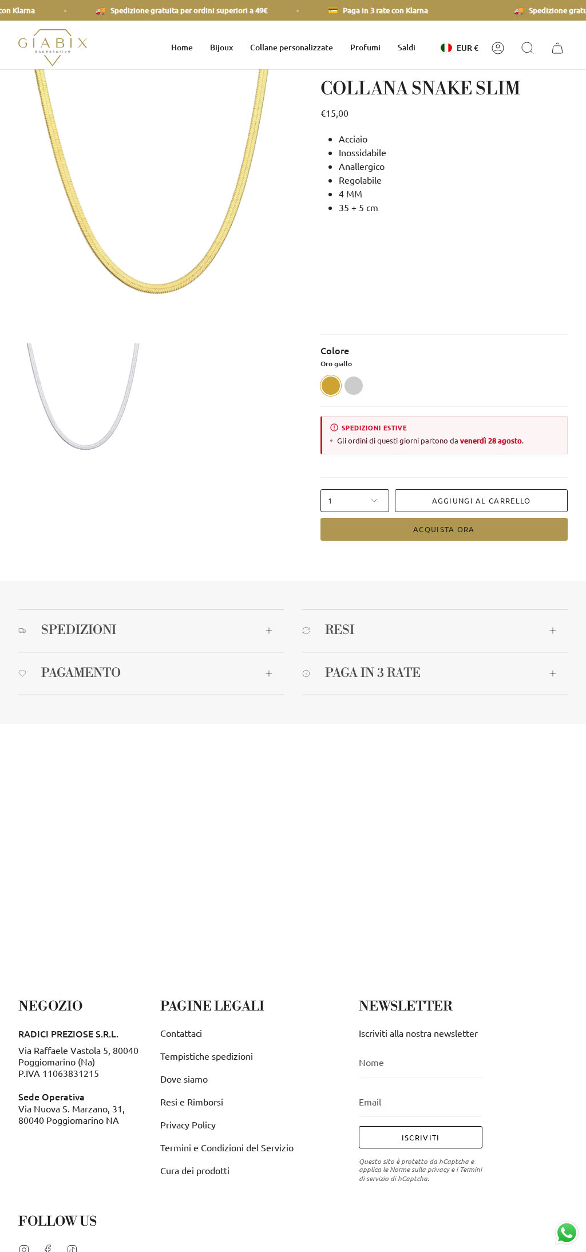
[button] (221, 47)
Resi (339, 630)
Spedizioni (78, 630)
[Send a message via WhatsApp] (566, 1232)
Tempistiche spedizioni (206, 1055)
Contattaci (181, 1033)
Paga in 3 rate (373, 673)
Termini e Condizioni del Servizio (227, 1147)
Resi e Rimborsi (191, 1101)
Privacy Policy (188, 1124)
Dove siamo (184, 1078)
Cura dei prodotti (194, 1170)
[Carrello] (559, 48)
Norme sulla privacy (419, 1169)
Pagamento (81, 673)
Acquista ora (444, 529)
